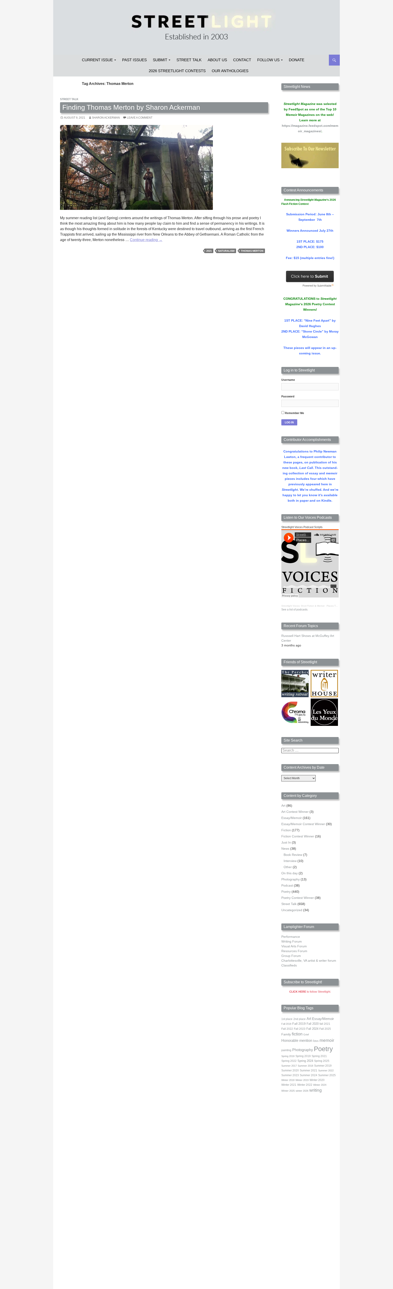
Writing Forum (291, 941)
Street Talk (189, 60)
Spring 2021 (319, 1056)
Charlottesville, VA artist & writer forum (308, 960)
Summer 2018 (305, 1065)
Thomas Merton (252, 250)
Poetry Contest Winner (297, 898)
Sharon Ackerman (106, 117)
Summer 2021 (308, 1070)
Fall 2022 (287, 1028)
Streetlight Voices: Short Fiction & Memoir (303, 606)
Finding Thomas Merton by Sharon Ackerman (131, 107)
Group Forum (291, 956)
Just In (286, 842)
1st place (286, 1019)
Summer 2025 (327, 1075)
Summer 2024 (308, 1075)
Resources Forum (294, 951)
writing (315, 1090)
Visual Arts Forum (294, 946)
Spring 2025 (321, 1061)
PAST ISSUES (134, 60)
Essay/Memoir (291, 818)
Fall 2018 (286, 1023)
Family (286, 1034)
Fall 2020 (313, 1023)
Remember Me (294, 413)
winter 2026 (302, 1090)
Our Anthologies (230, 71)
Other (288, 867)
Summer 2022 (326, 1070)
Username (288, 379)
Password (287, 396)
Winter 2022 (304, 1084)
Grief (306, 1034)
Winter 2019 (302, 1080)
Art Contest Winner (295, 812)
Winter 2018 (288, 1080)
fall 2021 (325, 1023)
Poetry (286, 891)
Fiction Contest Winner (297, 836)
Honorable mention (296, 1040)
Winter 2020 (317, 1080)
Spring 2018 (288, 1056)
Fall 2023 (299, 1028)
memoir (327, 1040)
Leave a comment (139, 117)
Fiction (286, 830)
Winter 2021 (288, 1084)
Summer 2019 (323, 1065)
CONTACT (242, 60)
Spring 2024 (305, 1061)
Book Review (293, 855)
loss (316, 1040)
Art (283, 805)
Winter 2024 (319, 1084)
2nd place (299, 1019)
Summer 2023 (290, 1075)
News (285, 848)
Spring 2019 (303, 1056)
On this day (289, 873)
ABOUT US (217, 60)
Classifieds (289, 965)
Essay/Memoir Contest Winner (303, 824)
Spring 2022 (289, 1061)
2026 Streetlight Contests (177, 71)
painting (286, 1050)
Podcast (287, 885)
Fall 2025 (325, 1028)
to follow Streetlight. (310, 991)
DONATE (296, 60)
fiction (297, 1034)
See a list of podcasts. (294, 609)
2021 (209, 250)
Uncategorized (291, 910)
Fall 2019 (299, 1023)
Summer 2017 (289, 1065)
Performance (290, 936)
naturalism (226, 250)
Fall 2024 (312, 1028)
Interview (290, 861)
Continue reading (146, 240)
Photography (290, 879)
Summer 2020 (290, 1070)
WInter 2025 (288, 1090)
